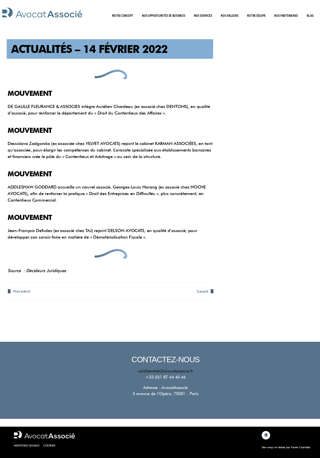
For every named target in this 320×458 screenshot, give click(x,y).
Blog (310, 15)
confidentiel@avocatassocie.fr (165, 371)
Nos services (203, 15)
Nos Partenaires (286, 15)
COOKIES (49, 445)
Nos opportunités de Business (163, 15)
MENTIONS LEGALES (26, 445)
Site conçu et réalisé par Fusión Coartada (286, 447)
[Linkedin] (266, 435)
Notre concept (122, 15)
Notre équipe (256, 15)
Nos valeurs (229, 15)
